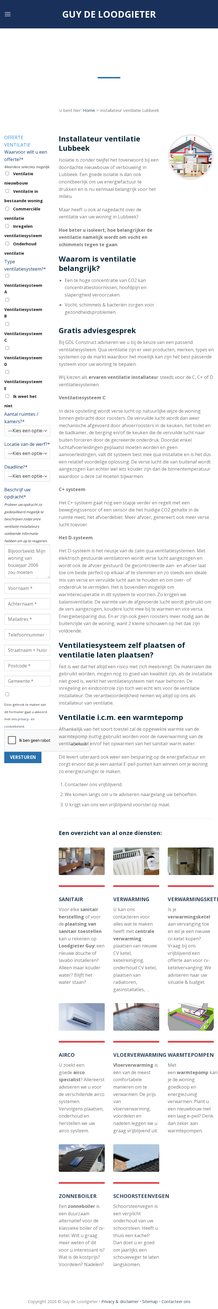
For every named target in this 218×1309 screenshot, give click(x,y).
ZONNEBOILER (78, 1196)
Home (89, 110)
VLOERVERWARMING (139, 1054)
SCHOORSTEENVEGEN (141, 1196)
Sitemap (150, 1301)
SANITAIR (71, 899)
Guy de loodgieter (109, 14)
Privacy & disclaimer (120, 1301)
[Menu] (7, 14)
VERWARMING (131, 899)
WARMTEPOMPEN (191, 1054)
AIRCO (67, 1054)
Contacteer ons (176, 1301)
